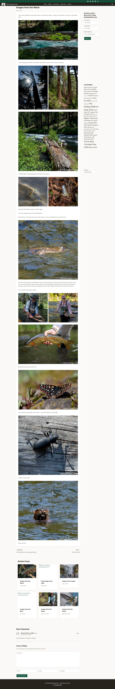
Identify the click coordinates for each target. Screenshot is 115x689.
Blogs (49, 4)
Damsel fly (90, 98)
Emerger (93, 101)
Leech (95, 114)
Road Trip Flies (76, 551)
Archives (86, 170)
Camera (86, 95)
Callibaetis (93, 93)
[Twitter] (98, 1)
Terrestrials (89, 139)
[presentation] (27, 571)
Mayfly (88, 118)
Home (45, 4)
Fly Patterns (56, 4)
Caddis (90, 91)
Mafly (86, 116)
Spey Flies (92, 131)
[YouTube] (93, 1)
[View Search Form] (112, 4)
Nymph (93, 123)
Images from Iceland (68, 581)
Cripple (91, 95)
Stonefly (88, 135)
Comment (20, 653)
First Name (87, 20)
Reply (78, 633)
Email (40, 671)
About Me (63, 4)
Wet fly (93, 147)
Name (19, 671)
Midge (90, 120)
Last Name (87, 26)
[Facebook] (95, 1)
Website (62, 671)
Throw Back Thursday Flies (90, 144)
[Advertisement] (89, 62)
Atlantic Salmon (89, 87)
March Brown (93, 116)
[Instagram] (88, 1)
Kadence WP (58, 685)
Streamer (90, 137)
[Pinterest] (90, 1)
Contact (69, 4)
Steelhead (88, 133)
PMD (86, 125)
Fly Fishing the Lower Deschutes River (26, 551)
